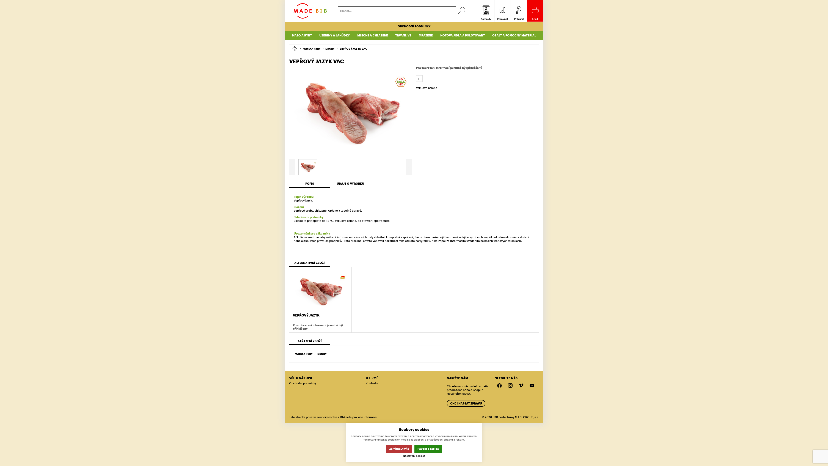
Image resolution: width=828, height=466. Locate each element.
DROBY (322, 353)
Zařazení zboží (310, 341)
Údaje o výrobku (350, 183)
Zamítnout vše (399, 448)
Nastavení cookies (414, 455)
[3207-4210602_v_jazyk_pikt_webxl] (350, 111)
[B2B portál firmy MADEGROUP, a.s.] (310, 11)
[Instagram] (510, 385)
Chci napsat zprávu (466, 403)
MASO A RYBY (304, 353)
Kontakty (372, 383)
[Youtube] (531, 385)
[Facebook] (499, 385)
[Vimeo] (521, 385)
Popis (309, 183)
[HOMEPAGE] (294, 48)
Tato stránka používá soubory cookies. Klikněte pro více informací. (333, 417)
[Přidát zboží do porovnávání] (419, 78)
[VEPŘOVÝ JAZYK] (320, 291)
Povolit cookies (428, 448)
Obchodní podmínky (414, 26)
